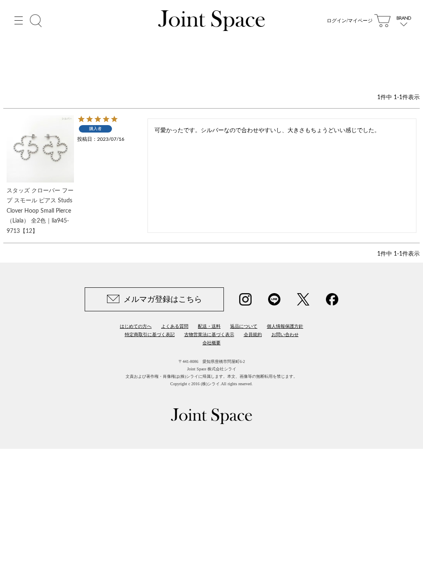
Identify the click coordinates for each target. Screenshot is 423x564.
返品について (243, 326)
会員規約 (253, 334)
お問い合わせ (285, 334)
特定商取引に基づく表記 (150, 334)
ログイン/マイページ (350, 21)
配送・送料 (209, 326)
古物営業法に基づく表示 (209, 334)
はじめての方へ (136, 326)
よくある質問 (174, 326)
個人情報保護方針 (285, 326)
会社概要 (211, 342)
